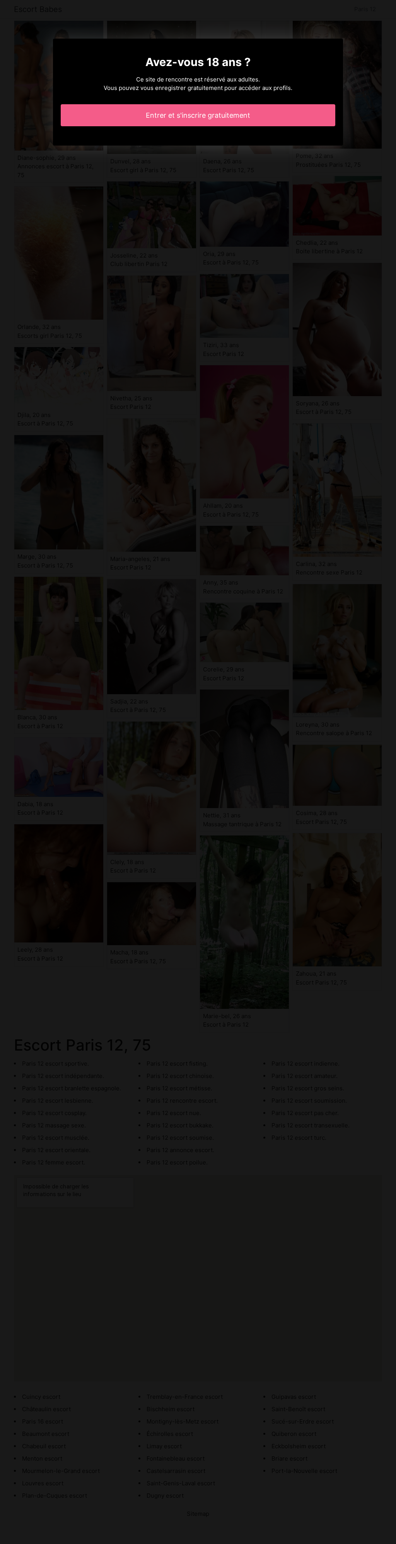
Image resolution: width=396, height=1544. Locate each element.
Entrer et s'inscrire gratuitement (198, 115)
